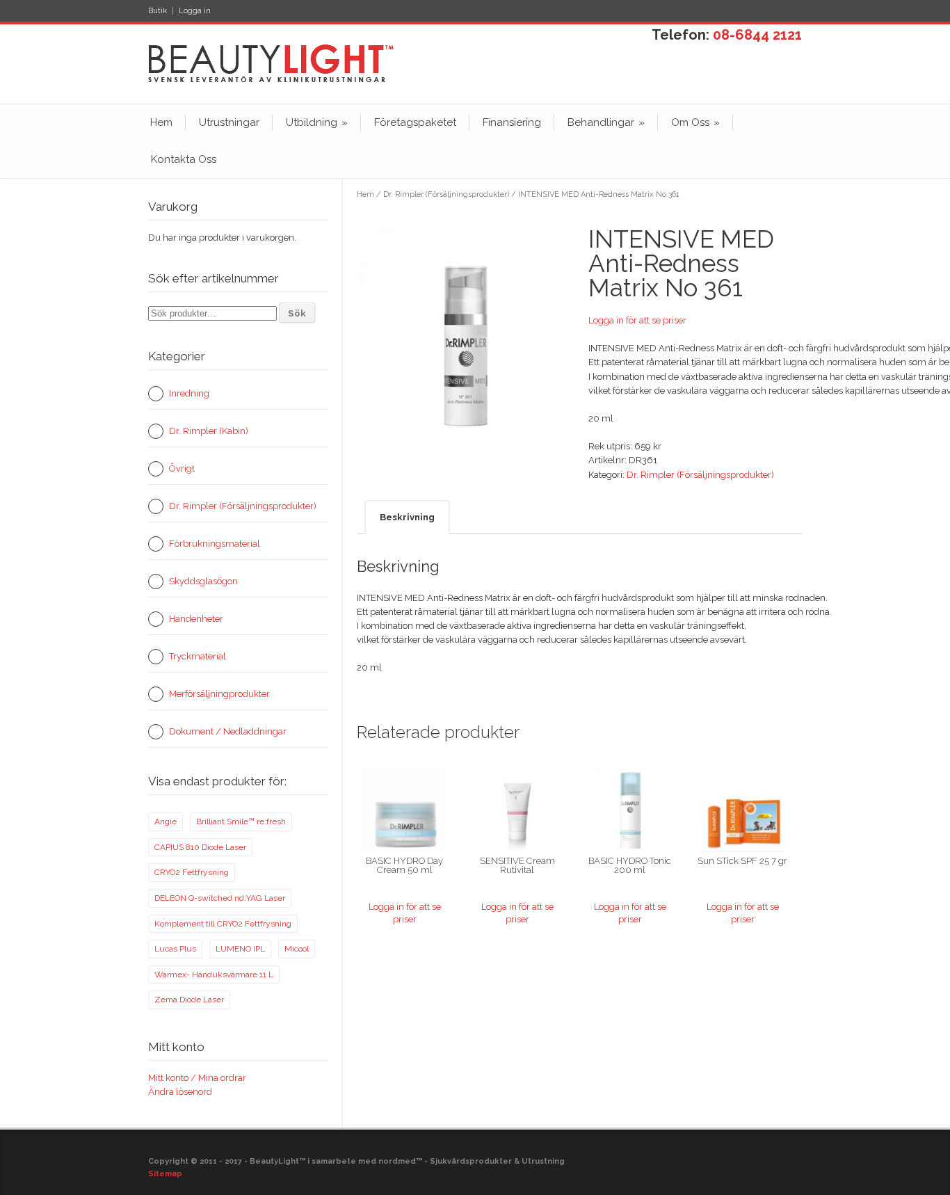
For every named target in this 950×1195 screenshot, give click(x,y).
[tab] (407, 517)
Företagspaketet (415, 122)
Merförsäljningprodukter (219, 694)
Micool (296, 949)
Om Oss (695, 122)
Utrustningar (229, 122)
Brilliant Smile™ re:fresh (241, 821)
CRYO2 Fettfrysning (191, 872)
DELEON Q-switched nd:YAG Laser (219, 898)
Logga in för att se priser (637, 320)
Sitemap (165, 1173)
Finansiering (512, 122)
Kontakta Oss (183, 159)
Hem (161, 122)
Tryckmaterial (197, 656)
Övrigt (182, 468)
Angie (165, 821)
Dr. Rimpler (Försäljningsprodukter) (446, 194)
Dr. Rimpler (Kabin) (208, 431)
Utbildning (317, 122)
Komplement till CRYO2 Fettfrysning (222, 924)
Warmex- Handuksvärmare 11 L (213, 974)
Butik (157, 11)
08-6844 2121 (757, 34)
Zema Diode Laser (189, 999)
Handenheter (196, 618)
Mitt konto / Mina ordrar (197, 1078)
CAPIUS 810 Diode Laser (200, 847)
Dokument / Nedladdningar (228, 731)
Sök (297, 313)
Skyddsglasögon (203, 581)
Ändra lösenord (180, 1091)
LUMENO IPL (240, 949)
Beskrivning (407, 517)
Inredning (189, 393)
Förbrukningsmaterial (214, 543)
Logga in (195, 11)
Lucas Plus (175, 949)
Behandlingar (606, 122)
